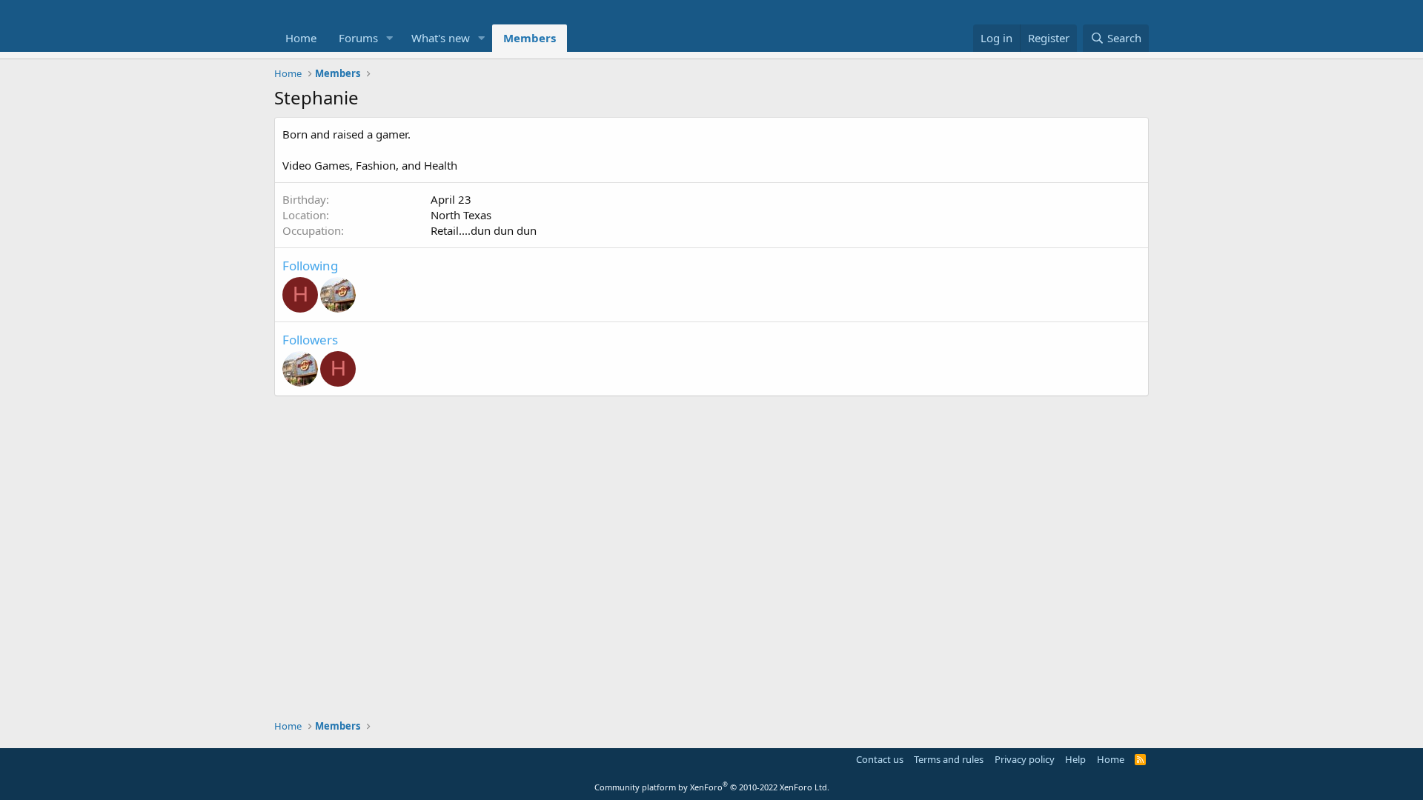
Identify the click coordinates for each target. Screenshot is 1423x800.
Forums (358, 37)
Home (300, 37)
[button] (389, 38)
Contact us (879, 759)
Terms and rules (949, 759)
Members (529, 37)
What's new (440, 37)
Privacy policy (1025, 759)
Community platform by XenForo (711, 787)
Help (1075, 759)
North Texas (461, 214)
